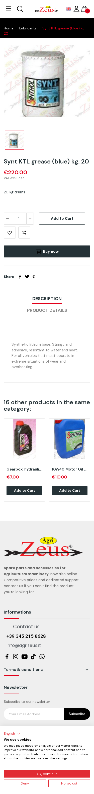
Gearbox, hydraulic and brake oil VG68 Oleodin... (24, 469)
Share (20, 276)
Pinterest (34, 276)
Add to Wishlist (10, 232)
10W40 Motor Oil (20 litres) (69, 469)
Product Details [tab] (47, 310)
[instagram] (16, 657)
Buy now (51, 251)
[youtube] (24, 657)
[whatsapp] (42, 657)
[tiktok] (33, 657)
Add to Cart (62, 218)
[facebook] (7, 657)
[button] (12, 734)
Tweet (27, 276)
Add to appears (24, 232)
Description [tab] (47, 299)
